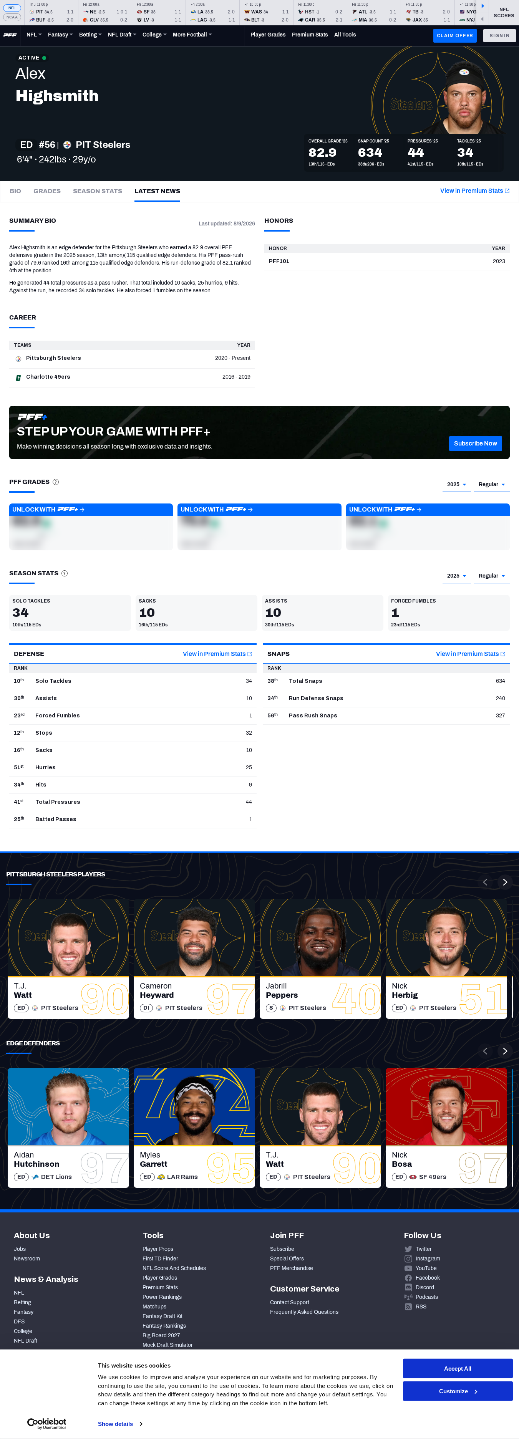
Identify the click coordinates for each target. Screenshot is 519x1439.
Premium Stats (160, 1287)
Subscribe (282, 1249)
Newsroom (27, 1259)
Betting (22, 1302)
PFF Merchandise (291, 1268)
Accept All (457, 1368)
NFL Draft (25, 1341)
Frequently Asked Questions (304, 1312)
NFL (12, 8)
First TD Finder (160, 1259)
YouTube (426, 1268)
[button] (475, 443)
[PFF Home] (10, 35)
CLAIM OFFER (455, 35)
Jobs (20, 1249)
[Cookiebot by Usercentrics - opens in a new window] (46, 1424)
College (23, 1331)
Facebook (428, 1278)
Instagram (428, 1259)
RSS (421, 1307)
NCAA (12, 17)
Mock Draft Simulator (168, 1345)
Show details (115, 1424)
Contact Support (289, 1302)
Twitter (424, 1249)
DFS (19, 1322)
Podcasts (427, 1297)
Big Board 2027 (161, 1335)
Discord (425, 1287)
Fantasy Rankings (164, 1326)
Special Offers (287, 1259)
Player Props (158, 1249)
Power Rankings (162, 1297)
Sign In (499, 35)
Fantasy (23, 1312)
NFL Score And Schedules (174, 1268)
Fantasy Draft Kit (162, 1316)
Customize (453, 1391)
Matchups (154, 1307)
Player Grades (160, 1278)
